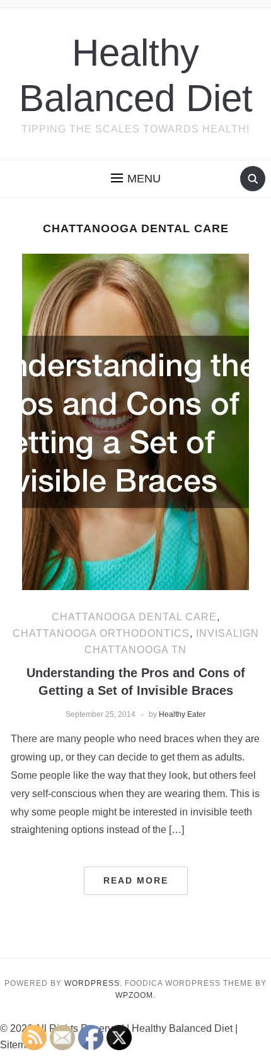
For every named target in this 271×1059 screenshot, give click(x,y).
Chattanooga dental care (134, 617)
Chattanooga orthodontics (101, 633)
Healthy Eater (182, 714)
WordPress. (93, 983)
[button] (136, 178)
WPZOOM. (135, 995)
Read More (135, 880)
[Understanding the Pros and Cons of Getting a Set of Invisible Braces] (135, 421)
